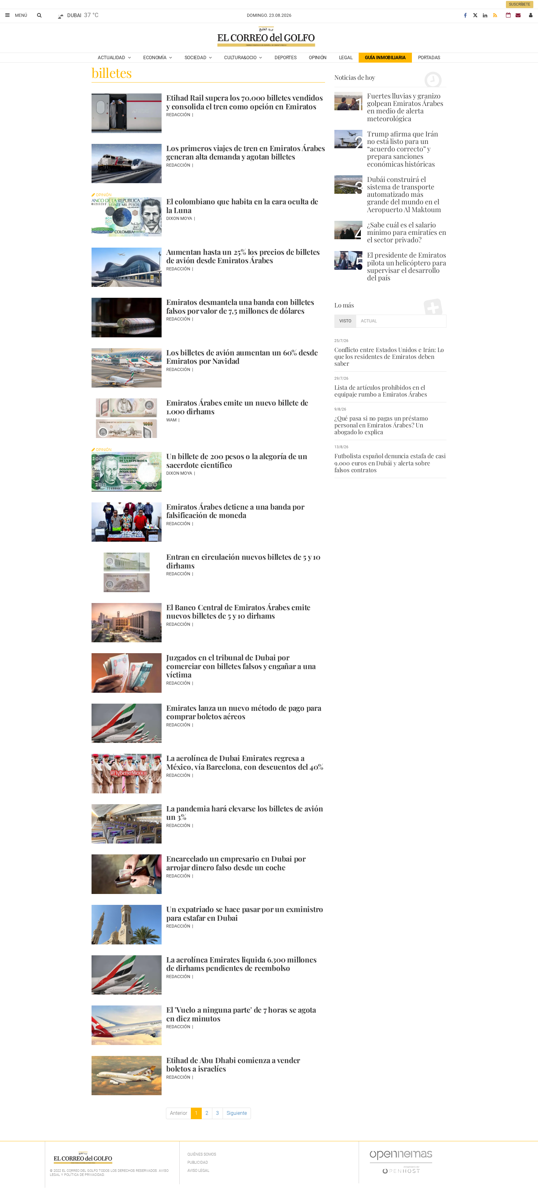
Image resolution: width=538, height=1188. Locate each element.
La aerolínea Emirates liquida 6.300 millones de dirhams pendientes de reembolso (241, 963)
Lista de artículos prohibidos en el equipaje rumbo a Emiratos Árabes (380, 390)
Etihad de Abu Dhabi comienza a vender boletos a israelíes (233, 1064)
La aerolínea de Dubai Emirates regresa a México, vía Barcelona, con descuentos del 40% (244, 762)
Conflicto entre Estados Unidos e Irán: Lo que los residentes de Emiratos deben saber (389, 356)
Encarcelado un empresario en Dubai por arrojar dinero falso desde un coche (235, 862)
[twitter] (475, 15)
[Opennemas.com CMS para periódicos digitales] (401, 1162)
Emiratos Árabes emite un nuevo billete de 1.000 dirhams (237, 406)
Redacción (178, 114)
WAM (171, 419)
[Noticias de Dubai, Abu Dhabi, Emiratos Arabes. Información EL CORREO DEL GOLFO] (266, 37)
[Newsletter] (518, 15)
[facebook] (465, 15)
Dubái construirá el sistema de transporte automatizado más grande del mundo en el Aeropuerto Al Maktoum (404, 194)
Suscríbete (519, 4)
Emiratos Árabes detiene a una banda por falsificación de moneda (235, 510)
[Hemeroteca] (508, 15)
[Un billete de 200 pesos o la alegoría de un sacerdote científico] (127, 472)
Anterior (178, 1113)
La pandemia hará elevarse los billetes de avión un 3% (244, 812)
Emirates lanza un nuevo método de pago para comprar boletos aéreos (243, 712)
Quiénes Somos (201, 1154)
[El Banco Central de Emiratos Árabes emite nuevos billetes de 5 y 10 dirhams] (127, 623)
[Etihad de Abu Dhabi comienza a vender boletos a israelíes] (127, 1075)
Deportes (286, 57)
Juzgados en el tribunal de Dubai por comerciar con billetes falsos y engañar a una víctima (241, 665)
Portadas (429, 57)
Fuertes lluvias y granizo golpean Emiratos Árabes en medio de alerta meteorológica (405, 107)
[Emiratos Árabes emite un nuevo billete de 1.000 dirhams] (127, 418)
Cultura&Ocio (240, 57)
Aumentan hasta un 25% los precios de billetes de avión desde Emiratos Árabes (243, 256)
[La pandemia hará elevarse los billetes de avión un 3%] (127, 824)
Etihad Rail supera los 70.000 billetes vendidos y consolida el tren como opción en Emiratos (244, 102)
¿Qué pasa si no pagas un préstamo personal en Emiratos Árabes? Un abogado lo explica (381, 425)
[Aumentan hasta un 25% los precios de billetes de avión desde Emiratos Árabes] (127, 267)
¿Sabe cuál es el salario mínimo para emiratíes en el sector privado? (406, 232)
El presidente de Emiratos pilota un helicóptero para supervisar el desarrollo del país (406, 266)
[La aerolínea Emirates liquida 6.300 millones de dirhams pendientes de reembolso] (127, 975)
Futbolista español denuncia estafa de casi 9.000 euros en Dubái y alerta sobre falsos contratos (390, 462)
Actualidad (112, 57)
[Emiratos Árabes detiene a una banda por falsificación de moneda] (127, 522)
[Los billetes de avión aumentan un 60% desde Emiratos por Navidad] (127, 368)
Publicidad (197, 1162)
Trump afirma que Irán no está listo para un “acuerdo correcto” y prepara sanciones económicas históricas (402, 149)
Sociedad (196, 57)
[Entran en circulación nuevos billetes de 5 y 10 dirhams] (127, 572)
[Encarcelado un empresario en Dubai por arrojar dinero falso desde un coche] (127, 874)
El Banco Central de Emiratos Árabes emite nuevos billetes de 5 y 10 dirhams (238, 611)
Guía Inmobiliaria (385, 57)
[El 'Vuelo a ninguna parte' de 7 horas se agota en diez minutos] (127, 1025)
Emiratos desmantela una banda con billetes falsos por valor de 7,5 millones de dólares (240, 306)
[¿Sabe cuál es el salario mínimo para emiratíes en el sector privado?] (348, 230)
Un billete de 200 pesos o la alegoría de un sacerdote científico (236, 460)
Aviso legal (198, 1170)
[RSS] (495, 15)
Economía (155, 57)
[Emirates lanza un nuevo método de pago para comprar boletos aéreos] (127, 723)
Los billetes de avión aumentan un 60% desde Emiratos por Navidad (242, 356)
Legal (346, 57)
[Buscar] (39, 14)
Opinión (318, 57)
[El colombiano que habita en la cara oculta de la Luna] (127, 217)
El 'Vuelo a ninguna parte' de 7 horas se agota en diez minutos (241, 1014)
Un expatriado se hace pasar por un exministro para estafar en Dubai (244, 913)
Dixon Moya (179, 218)
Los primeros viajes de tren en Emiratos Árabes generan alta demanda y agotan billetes (245, 152)
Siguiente (237, 1113)
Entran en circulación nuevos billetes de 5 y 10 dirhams (243, 561)
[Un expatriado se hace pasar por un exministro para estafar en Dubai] (127, 924)
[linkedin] (485, 15)
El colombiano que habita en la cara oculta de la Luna (242, 205)
